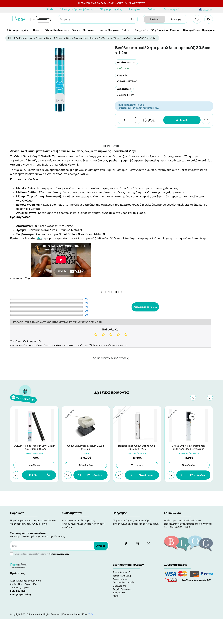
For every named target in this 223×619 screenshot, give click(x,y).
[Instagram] (137, 543)
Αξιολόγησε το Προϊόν (145, 307)
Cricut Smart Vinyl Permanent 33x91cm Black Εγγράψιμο (188, 447)
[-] (135, 122)
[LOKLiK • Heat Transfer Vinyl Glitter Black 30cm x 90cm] (34, 425)
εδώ (39, 238)
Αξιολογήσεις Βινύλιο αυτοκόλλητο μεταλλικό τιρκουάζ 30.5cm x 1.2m (57, 322)
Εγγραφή (176, 19)
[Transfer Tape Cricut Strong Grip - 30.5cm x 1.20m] (137, 425)
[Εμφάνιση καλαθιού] (208, 19)
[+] (135, 118)
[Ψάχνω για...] (132, 19)
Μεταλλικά (90, 38)
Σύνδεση (154, 19)
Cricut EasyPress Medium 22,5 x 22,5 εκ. (86, 447)
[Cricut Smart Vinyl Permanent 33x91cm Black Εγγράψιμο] (188, 425)
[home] (10, 38)
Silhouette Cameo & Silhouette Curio (53, 38)
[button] (182, 120)
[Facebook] (125, 543)
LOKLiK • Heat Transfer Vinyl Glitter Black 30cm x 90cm (34, 447)
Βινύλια (78, 38)
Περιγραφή (111, 146)
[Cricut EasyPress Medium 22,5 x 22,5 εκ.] (85, 425)
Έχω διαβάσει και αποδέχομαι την (41, 554)
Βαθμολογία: (110, 329)
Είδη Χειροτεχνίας (23, 38)
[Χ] (148, 543)
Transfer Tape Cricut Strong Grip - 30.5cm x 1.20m (137, 447)
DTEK (90, 614)
